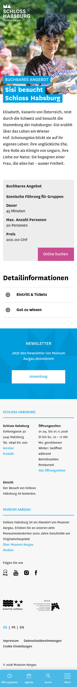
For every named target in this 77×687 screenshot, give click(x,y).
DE (5, 627)
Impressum (11, 641)
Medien (8, 550)
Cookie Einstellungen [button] (17, 646)
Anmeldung (38, 377)
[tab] (38, 294)
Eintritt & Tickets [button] (31, 295)
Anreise (8, 448)
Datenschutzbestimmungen (43, 641)
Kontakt (8, 454)
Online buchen (56, 254)
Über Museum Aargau (18, 544)
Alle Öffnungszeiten (51, 470)
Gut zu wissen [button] (29, 310)
